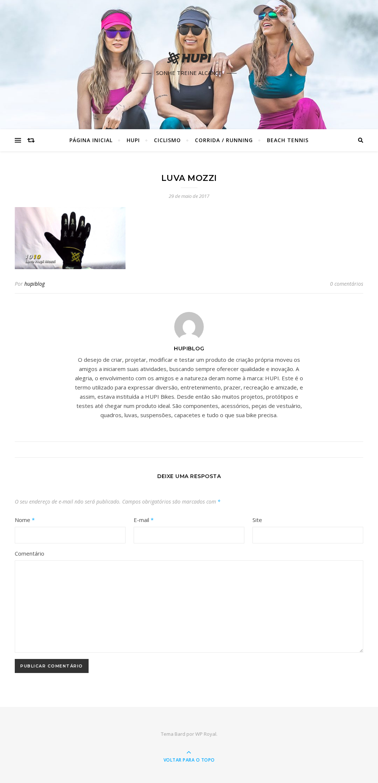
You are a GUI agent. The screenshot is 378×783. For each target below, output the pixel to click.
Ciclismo (167, 140)
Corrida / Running (224, 140)
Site (257, 519)
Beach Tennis (288, 140)
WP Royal (205, 734)
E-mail (144, 519)
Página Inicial (91, 140)
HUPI (133, 140)
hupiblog (34, 283)
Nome (25, 519)
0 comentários (346, 283)
